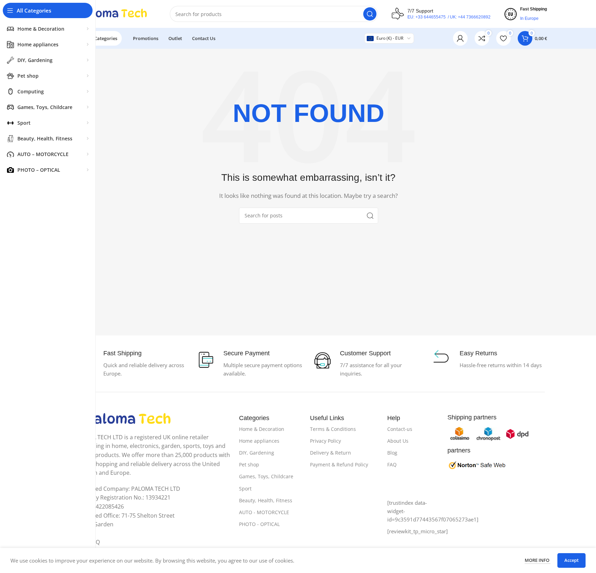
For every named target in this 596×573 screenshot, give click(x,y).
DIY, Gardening (256, 452)
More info (537, 560)
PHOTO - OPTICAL (259, 524)
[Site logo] (113, 13)
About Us (397, 441)
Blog (392, 452)
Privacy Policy (325, 441)
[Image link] (129, 418)
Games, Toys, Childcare (266, 476)
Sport (245, 488)
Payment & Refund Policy (339, 464)
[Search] (369, 14)
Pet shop (249, 464)
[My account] (460, 38)
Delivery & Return (330, 452)
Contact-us (399, 429)
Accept (571, 560)
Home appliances (259, 441)
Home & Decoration (261, 429)
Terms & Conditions (333, 429)
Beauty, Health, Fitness (265, 500)
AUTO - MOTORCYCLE (264, 512)
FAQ (392, 464)
